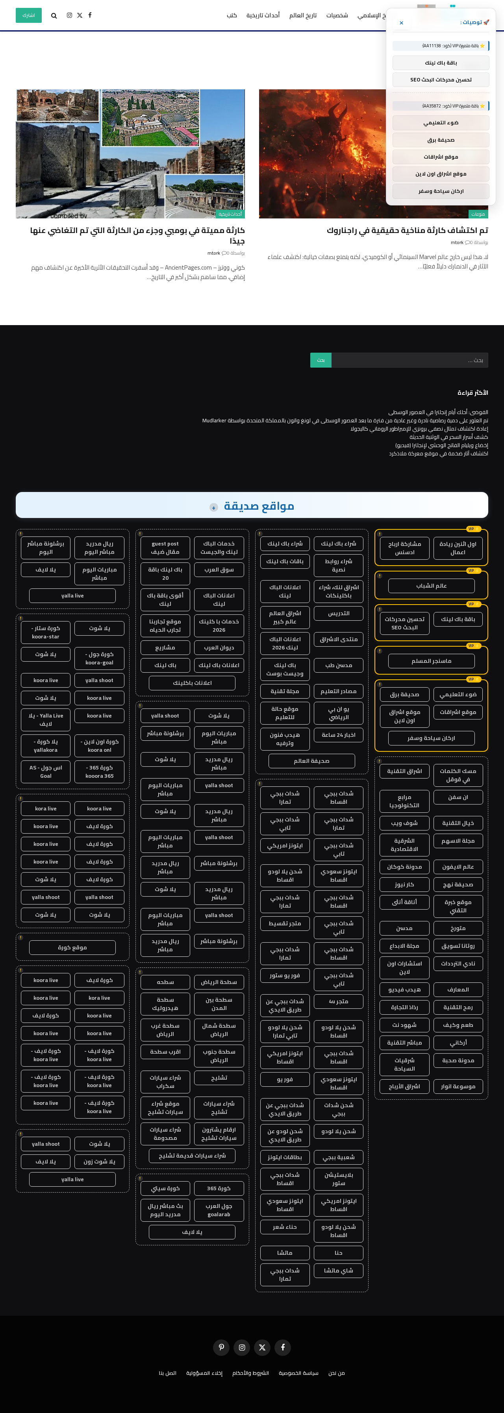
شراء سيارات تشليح (219, 1108)
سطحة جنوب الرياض (219, 1056)
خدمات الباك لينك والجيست (219, 547)
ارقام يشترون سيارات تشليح (219, 1133)
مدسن (404, 928)
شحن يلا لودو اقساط (285, 875)
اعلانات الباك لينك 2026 (285, 643)
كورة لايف (99, 826)
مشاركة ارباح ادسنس (404, 548)
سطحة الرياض (219, 982)
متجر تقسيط (285, 923)
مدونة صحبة (458, 1060)
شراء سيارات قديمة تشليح (192, 1155)
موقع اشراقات (458, 712)
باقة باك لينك (458, 619)
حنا (339, 1253)
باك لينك (165, 665)
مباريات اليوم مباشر (219, 737)
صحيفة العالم (312, 761)
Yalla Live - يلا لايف (45, 719)
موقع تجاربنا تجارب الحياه (165, 625)
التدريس (339, 613)
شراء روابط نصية (338, 565)
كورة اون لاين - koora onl (99, 745)
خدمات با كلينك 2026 (219, 625)
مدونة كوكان (404, 867)
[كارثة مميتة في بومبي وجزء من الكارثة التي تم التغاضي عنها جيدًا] (130, 153)
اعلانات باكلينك (192, 683)
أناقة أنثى (404, 902)
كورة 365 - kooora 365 (99, 771)
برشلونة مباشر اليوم (45, 547)
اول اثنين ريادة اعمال (457, 548)
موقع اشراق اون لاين (405, 716)
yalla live (72, 595)
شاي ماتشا (338, 1270)
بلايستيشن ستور (338, 1179)
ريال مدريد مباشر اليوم (99, 547)
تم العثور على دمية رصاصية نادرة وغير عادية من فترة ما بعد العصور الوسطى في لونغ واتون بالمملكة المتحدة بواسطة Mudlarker (345, 420)
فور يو (285, 1079)
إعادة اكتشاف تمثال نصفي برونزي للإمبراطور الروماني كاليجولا (419, 429)
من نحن (336, 1373)
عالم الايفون (458, 867)
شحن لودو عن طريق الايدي (285, 1135)
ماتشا (285, 1253)
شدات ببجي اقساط (339, 797)
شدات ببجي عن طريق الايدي (285, 1005)
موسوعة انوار (458, 1086)
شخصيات (337, 15)
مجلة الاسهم (458, 841)
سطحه (165, 982)
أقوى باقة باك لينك (165, 599)
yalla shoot (165, 715)
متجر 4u (338, 1001)
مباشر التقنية (404, 1043)
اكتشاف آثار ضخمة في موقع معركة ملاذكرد (438, 453)
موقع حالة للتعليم (284, 713)
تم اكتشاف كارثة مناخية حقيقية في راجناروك (407, 230)
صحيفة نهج (458, 884)
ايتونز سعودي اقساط (339, 875)
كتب (232, 15)
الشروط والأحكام (250, 1373)
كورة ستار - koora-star (45, 632)
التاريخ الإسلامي (377, 15)
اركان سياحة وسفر (431, 738)
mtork (457, 242)
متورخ (458, 928)
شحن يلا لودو (338, 1131)
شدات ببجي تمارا (285, 797)
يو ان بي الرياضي (338, 713)
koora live (45, 680)
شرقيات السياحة (404, 1064)
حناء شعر (285, 1227)
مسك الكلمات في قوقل (458, 775)
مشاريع (165, 647)
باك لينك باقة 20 (165, 573)
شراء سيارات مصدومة (165, 1133)
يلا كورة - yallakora (45, 745)
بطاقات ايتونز (285, 1157)
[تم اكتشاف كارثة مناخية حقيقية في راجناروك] (373, 153)
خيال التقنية (458, 823)
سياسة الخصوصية (299, 1373)
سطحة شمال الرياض (219, 1030)
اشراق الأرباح (404, 1086)
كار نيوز (404, 884)
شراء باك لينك (338, 543)
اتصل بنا (167, 1373)
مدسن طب (338, 665)
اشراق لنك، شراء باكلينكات (339, 591)
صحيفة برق (404, 694)
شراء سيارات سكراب (165, 1082)
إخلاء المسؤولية (204, 1373)
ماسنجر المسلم (431, 661)
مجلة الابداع (404, 946)
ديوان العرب (219, 647)
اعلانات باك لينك (218, 665)
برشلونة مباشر (165, 733)
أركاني (458, 1043)
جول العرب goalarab (219, 1210)
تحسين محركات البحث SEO (404, 623)
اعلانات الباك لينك (285, 591)
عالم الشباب (431, 586)
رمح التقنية (458, 1007)
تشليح (219, 1078)
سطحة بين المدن (219, 1004)
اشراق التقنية (404, 771)
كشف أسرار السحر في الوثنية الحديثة (449, 437)
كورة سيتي (165, 1188)
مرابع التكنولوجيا (404, 801)
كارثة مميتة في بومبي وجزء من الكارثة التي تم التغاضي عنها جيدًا (137, 235)
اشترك (28, 15)
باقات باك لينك (285, 561)
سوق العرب (219, 569)
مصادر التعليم (339, 691)
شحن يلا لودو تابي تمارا (285, 1031)
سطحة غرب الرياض (165, 1030)
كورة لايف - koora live (99, 1055)
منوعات (478, 214)
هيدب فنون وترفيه (285, 739)
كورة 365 (219, 1188)
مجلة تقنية (285, 691)
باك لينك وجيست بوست (285, 669)
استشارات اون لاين (404, 967)
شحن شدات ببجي (339, 1109)
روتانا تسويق (458, 946)
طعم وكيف (458, 1025)
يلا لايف (192, 1232)
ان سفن (458, 797)
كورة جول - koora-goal (99, 658)
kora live (46, 808)
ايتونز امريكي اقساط (285, 1057)
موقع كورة (72, 947)
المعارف (458, 989)
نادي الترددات (458, 963)
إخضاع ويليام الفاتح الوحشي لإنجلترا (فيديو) (441, 445)
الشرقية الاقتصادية (404, 845)
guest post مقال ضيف (165, 547)
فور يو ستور (285, 975)
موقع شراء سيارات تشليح (165, 1108)
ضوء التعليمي (458, 694)
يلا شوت (219, 715)
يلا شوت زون (99, 1161)
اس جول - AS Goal (46, 771)
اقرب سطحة (165, 1052)
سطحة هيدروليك (165, 1004)
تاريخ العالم (303, 15)
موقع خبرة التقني (458, 906)
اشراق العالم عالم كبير (285, 617)
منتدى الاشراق (339, 639)
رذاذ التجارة (404, 1007)
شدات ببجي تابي (285, 823)
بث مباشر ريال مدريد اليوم (165, 1210)
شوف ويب (404, 823)
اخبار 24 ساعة (339, 735)
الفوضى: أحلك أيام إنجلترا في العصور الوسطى (438, 412)
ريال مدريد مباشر (219, 763)
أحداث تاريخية (263, 15)
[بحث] (54, 15)
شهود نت (404, 1025)
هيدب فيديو (404, 989)
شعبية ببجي (338, 1157)
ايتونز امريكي (285, 845)
